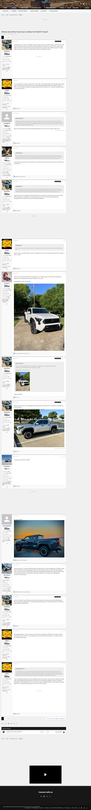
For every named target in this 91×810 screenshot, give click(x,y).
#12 (64, 565)
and (20, 176)
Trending (14, 11)
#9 (64, 402)
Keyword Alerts (36, 8)
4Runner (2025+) (51, 8)
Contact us (46, 807)
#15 (64, 663)
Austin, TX (9, 588)
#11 (64, 516)
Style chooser (28, 807)
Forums (14, 8)
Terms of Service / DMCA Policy (56, 807)
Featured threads (22, 11)
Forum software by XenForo (14, 806)
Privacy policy (67, 807)
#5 (64, 181)
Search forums (34, 11)
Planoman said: (19, 118)
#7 (64, 273)
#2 (64, 80)
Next (8, 37)
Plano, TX (9, 137)
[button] (62, 7)
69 (8, 293)
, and (22, 353)
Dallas (8, 296)
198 (8, 99)
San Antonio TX (5, 104)
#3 (64, 113)
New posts (5, 11)
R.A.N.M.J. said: (19, 363)
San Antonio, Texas (5, 172)
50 (8, 133)
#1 (64, 41)
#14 (64, 630)
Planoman (4, 34)
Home (75, 807)
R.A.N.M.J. (7, 283)
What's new (24, 8)
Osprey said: (18, 245)
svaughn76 (7, 123)
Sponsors (41, 807)
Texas (8, 537)
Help (72, 807)
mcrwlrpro (7, 466)
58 (8, 584)
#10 (64, 456)
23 (8, 534)
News (5, 8)
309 (8, 59)
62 (8, 168)
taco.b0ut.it (6, 575)
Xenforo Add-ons (33, 806)
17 (7, 97)
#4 (64, 148)
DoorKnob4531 (7, 526)
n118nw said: (18, 153)
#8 (64, 358)
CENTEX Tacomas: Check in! (14, 731)
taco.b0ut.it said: (19, 668)
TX (7, 479)
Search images (53, 11)
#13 (64, 596)
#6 (64, 240)
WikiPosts (44, 11)
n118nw (7, 90)
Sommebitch (59, 732)
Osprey (7, 158)
